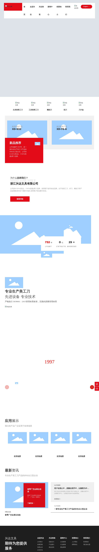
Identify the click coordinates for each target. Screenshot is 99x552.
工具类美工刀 (34, 110)
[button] (82, 156)
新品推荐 (15, 142)
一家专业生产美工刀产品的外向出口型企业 (70, 509)
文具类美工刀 (18, 110)
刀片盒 (81, 110)
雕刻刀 (49, 110)
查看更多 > (57, 499)
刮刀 (65, 110)
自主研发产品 (17, 126)
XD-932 (16, 129)
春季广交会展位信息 (13, 515)
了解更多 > (30, 503)
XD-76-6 (62, 129)
